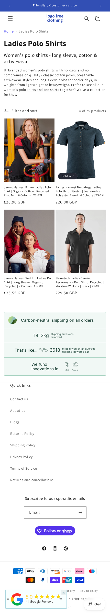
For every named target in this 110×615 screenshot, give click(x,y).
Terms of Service (23, 468)
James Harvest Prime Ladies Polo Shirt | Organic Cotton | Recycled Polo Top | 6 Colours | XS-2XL (27, 191)
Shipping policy (82, 598)
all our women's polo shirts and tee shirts (53, 87)
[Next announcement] (100, 5)
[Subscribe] (80, 512)
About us (17, 410)
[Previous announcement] (9, 5)
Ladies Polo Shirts (34, 31)
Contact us (19, 399)
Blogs (14, 422)
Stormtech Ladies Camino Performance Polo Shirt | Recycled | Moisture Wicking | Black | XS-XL (80, 282)
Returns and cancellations (32, 480)
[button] (10, 18)
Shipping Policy (23, 445)
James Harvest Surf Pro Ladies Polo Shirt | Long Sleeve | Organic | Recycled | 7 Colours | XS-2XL (28, 282)
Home (9, 31)
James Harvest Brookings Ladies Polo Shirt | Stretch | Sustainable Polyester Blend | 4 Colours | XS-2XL (80, 191)
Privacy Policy (21, 457)
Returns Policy (22, 433)
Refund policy (89, 590)
